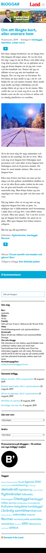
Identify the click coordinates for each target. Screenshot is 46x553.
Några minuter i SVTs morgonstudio (17, 379)
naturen (31, 514)
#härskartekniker (12, 482)
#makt (21, 482)
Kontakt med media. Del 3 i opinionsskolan (20, 386)
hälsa (4, 502)
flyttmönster (19, 235)
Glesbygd (22, 499)
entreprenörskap (37, 490)
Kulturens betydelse (14, 506)
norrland (18, 519)
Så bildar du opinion (10, 400)
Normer (5, 238)
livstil (38, 510)
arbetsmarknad (6, 485)
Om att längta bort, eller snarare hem (19, 31)
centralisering (20, 485)
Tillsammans (34, 523)
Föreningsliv (7, 499)
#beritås (4, 482)
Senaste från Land (13, 537)
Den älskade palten (29, 261)
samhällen (36, 519)
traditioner (4, 528)
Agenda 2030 (33, 481)
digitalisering (25, 489)
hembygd (37, 39)
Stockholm (18, 524)
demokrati (9, 489)
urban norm (18, 42)
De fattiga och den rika (11, 405)
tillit (25, 523)
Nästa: (4, 254)
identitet (6, 42)
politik (26, 519)
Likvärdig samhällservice (18, 510)
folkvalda (27, 494)
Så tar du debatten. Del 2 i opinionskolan (20, 393)
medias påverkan (6, 515)
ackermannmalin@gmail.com (14, 364)
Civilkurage (32, 485)
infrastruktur (22, 503)
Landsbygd (35, 506)
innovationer (34, 503)
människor (19, 514)
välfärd (13, 527)
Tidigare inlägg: (9, 261)
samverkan (7, 523)
